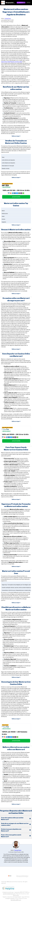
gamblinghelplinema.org (9, 893)
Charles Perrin (8, 18)
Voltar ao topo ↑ (16, 136)
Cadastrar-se (21, 2)
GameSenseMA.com (16, 900)
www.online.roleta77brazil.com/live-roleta (11, 61)
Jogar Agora (16, 197)
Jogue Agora (16, 441)
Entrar (28, 2)
